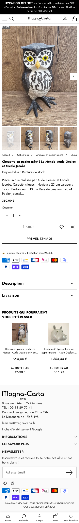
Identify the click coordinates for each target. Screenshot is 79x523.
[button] (74, 19)
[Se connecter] (64, 19)
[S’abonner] (69, 472)
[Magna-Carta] (39, 18)
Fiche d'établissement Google (22, 429)
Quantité (7, 208)
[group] (11, 138)
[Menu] (4, 19)
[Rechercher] (11, 19)
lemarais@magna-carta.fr (18, 423)
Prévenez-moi (39, 238)
